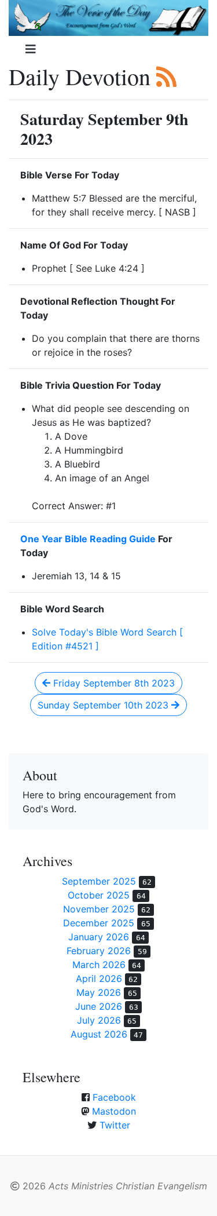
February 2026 (99, 950)
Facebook (114, 1097)
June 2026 (98, 1006)
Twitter (115, 1125)
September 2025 (99, 881)
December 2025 (98, 923)
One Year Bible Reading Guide (88, 539)
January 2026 (98, 937)
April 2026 (99, 978)
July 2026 (99, 1020)
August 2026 (99, 1034)
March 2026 (99, 964)
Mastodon (114, 1111)
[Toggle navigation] (30, 49)
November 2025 (99, 909)
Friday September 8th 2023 (112, 683)
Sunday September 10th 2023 (104, 705)
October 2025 (99, 895)
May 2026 (98, 992)
